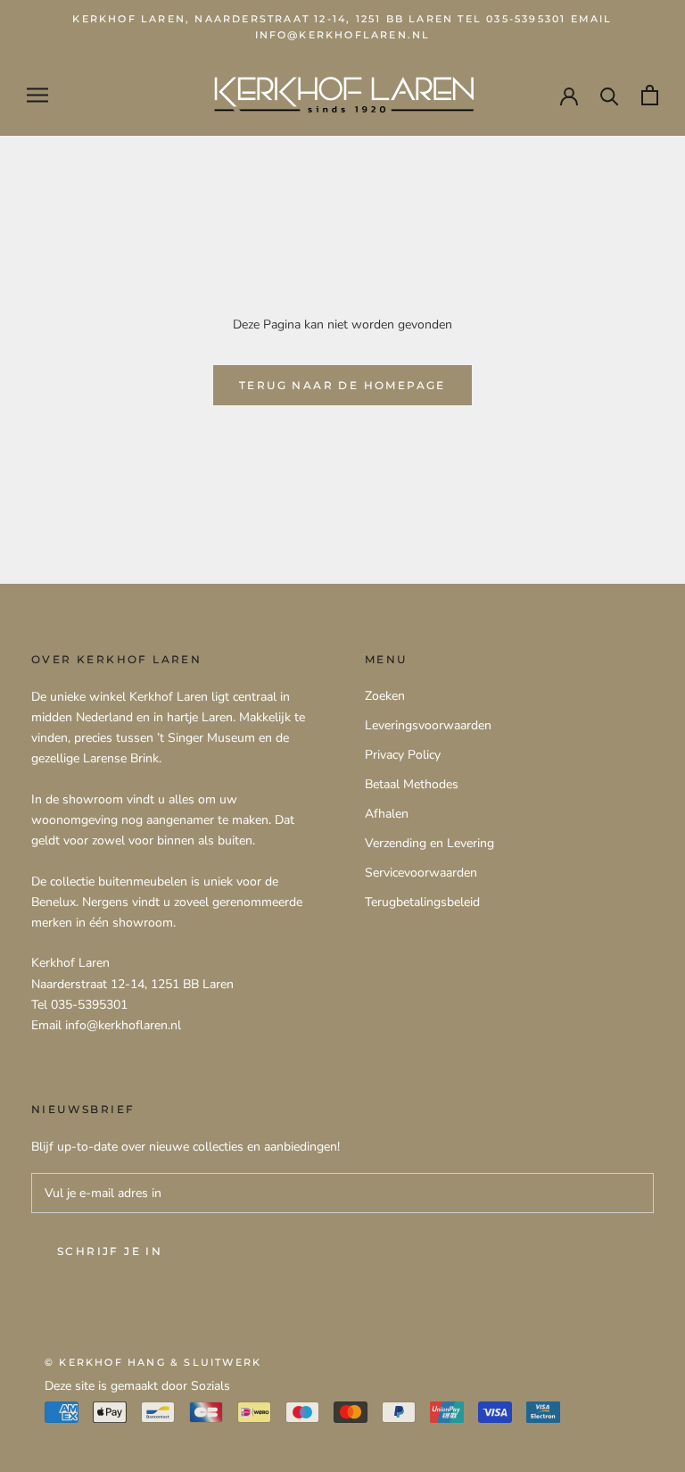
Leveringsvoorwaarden (428, 725)
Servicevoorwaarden (421, 872)
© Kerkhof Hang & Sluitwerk (153, 1362)
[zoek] (609, 95)
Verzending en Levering (429, 843)
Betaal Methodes (411, 784)
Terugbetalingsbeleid (422, 902)
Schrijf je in (109, 1251)
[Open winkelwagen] (649, 95)
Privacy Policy (403, 754)
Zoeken (385, 695)
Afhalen (387, 813)
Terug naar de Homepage (342, 385)
